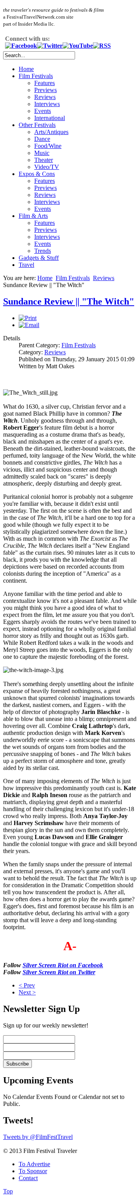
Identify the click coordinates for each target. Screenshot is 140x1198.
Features (44, 83)
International (49, 118)
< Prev (27, 985)
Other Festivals (37, 125)
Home (26, 69)
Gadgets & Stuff (39, 257)
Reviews (45, 97)
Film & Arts (33, 215)
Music (41, 153)
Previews (45, 90)
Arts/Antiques (51, 132)
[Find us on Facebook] (21, 45)
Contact (28, 1178)
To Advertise (34, 1164)
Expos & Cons (37, 174)
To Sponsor (33, 1171)
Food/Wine (47, 146)
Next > (27, 992)
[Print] (28, 318)
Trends (42, 250)
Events (42, 111)
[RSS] (102, 45)
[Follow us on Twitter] (50, 45)
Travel (26, 264)
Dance (42, 139)
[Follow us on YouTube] (78, 45)
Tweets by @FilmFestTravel (38, 1137)
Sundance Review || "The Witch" (68, 301)
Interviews (47, 104)
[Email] (29, 325)
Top (8, 1191)
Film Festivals (36, 76)
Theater (43, 160)
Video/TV (46, 167)
